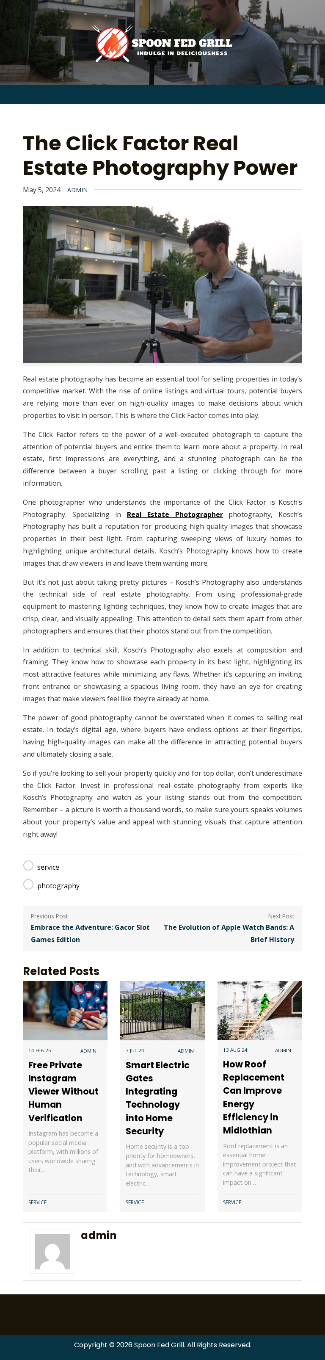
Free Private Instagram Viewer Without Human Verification (63, 1091)
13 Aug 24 (235, 1050)
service (48, 867)
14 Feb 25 (39, 1050)
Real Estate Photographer (175, 514)
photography (58, 885)
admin (77, 190)
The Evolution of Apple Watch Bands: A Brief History (229, 933)
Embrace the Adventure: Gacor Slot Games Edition (90, 933)
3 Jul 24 (135, 1050)
